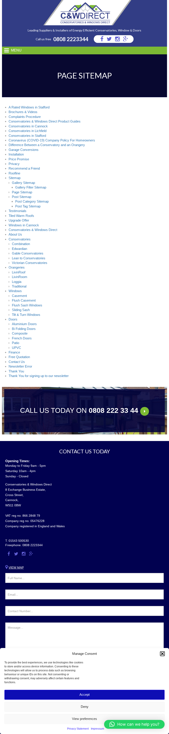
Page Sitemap (22, 192)
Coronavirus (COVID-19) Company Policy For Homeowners (52, 140)
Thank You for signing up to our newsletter (39, 376)
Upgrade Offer (19, 220)
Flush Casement (24, 300)
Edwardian (19, 249)
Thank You (16, 371)
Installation (16, 154)
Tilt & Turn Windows (26, 315)
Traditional (19, 286)
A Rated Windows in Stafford (29, 107)
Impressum (97, 728)
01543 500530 (19, 540)
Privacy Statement (78, 728)
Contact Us (17, 362)
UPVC (16, 348)
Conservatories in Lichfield (27, 131)
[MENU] (4, 50)
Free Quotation (19, 357)
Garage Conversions (24, 150)
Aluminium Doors (24, 324)
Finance (14, 352)
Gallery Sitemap (23, 183)
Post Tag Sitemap (27, 206)
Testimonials (17, 211)
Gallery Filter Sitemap (30, 187)
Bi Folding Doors (24, 329)
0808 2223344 (70, 39)
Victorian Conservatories (29, 263)
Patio (15, 343)
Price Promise (19, 159)
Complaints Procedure (25, 117)
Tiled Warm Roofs (21, 216)
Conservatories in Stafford (27, 135)
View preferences (84, 719)
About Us (15, 234)
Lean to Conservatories (28, 258)
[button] (162, 654)
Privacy (14, 164)
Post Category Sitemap (32, 201)
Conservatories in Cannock (28, 126)
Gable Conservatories (27, 253)
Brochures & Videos (23, 112)
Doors (13, 319)
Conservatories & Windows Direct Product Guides (45, 121)
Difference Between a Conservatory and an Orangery (47, 145)
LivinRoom (19, 277)
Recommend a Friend (24, 168)
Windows (15, 291)
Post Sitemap (21, 197)
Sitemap (14, 178)
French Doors (22, 338)
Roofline (14, 173)
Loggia (16, 282)
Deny (84, 706)
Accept (84, 694)
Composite (20, 333)
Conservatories (20, 239)
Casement (19, 296)
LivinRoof (18, 272)
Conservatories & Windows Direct (33, 230)
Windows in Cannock (24, 225)
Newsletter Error (20, 366)
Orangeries (17, 267)
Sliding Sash (21, 310)
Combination (21, 244)
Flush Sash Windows (27, 305)
